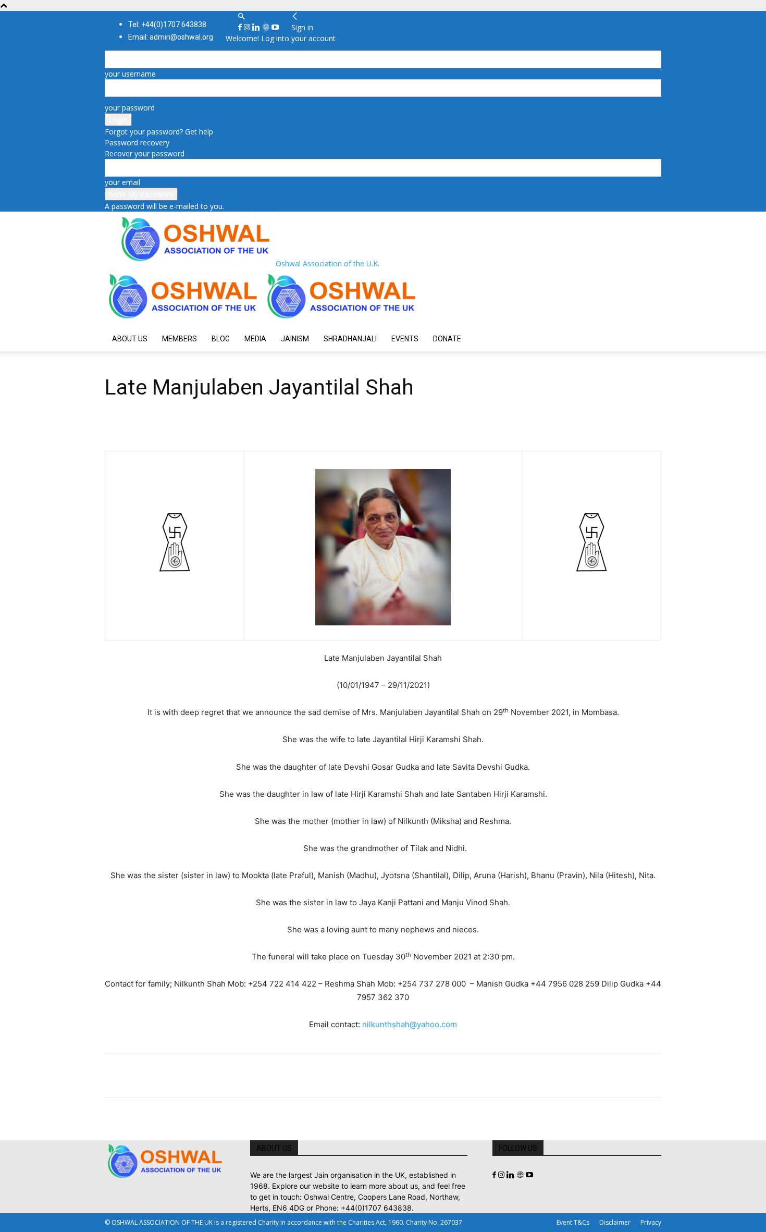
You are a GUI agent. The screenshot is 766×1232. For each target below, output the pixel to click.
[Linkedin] (257, 27)
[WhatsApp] (187, 1075)
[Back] (295, 16)
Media (255, 339)
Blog (221, 339)
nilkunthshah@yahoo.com (409, 1024)
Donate (447, 339)
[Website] (266, 27)
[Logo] (184, 321)
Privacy (650, 1222)
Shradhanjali (350, 339)
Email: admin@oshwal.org (170, 37)
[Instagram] (248, 27)
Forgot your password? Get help (159, 132)
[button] (241, 16)
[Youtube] (275, 27)
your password (130, 108)
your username (130, 74)
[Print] (235, 1075)
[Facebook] (241, 27)
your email (122, 182)
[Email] (211, 1075)
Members (179, 339)
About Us (129, 339)
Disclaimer (615, 1222)
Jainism (295, 339)
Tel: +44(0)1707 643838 (167, 24)
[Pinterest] (163, 1075)
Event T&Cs (573, 1222)
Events (404, 339)
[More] (259, 1075)
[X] (139, 1075)
